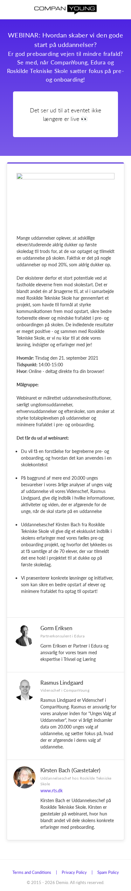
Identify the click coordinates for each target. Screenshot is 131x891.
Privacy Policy (74, 872)
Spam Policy (108, 872)
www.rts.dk (51, 790)
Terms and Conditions (31, 872)
